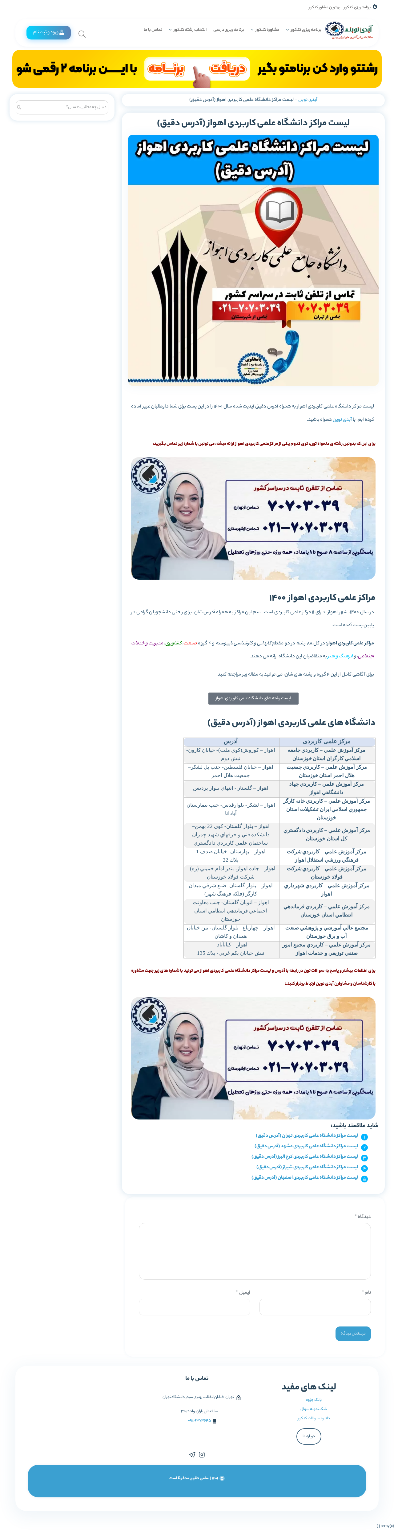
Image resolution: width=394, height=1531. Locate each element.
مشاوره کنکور (267, 30)
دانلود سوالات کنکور (314, 1418)
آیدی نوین (307, 100)
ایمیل (243, 1293)
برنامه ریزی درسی (228, 30)
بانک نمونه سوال (313, 1409)
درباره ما (309, 1436)
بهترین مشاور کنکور (324, 7)
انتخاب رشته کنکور (190, 30)
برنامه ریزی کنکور (357, 7)
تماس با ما (153, 30)
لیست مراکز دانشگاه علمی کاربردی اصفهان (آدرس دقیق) (304, 1178)
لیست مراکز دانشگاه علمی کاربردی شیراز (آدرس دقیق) (307, 1167)
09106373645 (199, 1420)
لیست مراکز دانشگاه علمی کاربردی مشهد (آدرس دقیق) (306, 1146)
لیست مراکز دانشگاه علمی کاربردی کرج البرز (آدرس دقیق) (304, 1157)
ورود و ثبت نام (45, 32)
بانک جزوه (314, 1400)
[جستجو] (19, 107)
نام (366, 1293)
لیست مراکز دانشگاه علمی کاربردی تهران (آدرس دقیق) (307, 1136)
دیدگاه (363, 1217)
